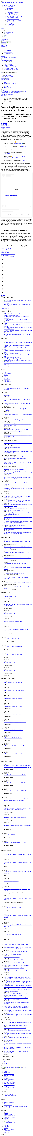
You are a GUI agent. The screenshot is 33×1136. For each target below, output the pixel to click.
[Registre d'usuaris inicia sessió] (8, 42)
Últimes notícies (5, 76)
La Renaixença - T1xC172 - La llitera (13, 714)
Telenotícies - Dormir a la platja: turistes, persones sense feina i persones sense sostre (17, 826)
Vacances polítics (11, 21)
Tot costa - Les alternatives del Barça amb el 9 (15, 1028)
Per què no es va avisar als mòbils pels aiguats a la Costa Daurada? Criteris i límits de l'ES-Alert (17, 532)
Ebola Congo (10, 13)
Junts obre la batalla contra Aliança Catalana (14, 525)
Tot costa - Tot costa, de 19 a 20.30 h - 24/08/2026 (16, 1025)
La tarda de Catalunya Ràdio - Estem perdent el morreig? (17, 970)
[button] (16, 95)
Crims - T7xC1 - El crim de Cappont (12, 954)
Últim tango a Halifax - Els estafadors (13, 654)
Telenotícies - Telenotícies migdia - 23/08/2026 (15, 790)
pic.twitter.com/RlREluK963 (11, 157)
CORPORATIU (5, 39)
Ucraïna (9, 9)
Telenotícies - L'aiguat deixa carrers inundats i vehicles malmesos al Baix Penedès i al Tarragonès (17, 799)
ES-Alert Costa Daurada (13, 19)
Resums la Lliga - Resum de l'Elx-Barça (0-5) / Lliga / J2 (17, 854)
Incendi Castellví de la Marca (14, 20)
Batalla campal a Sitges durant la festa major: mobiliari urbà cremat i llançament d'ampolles (18, 513)
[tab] (18, 372)
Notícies (6, 375)
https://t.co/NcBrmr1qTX (19, 156)
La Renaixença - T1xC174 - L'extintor (13, 706)
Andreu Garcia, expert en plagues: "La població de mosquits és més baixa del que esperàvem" (16, 468)
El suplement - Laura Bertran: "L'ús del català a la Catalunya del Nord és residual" (16, 998)
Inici (5, 82)
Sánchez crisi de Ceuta (9, 5)
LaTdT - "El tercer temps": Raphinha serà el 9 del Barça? (17, 1022)
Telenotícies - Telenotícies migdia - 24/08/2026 (15, 817)
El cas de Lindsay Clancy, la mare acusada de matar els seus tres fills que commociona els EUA (17, 501)
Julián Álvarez (10, 24)
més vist (6, 380)
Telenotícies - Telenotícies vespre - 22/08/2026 (15, 842)
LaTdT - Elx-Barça (8, 1040)
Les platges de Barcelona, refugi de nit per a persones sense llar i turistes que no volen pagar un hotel (18, 521)
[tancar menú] (3, 79)
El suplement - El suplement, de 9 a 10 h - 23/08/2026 (17, 965)
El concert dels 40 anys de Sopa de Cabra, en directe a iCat (18, 443)
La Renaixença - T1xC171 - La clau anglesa (14, 746)
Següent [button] (3, 295)
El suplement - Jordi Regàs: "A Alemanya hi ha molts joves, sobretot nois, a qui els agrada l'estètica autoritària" (17, 978)
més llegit (7, 379)
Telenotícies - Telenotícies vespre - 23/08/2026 (15, 783)
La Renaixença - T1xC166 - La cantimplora (14, 753)
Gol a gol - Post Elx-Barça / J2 (11, 881)
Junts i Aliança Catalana (12, 17)
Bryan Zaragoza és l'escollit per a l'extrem (14, 359)
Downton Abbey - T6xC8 (10, 596)
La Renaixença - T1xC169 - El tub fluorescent (15, 722)
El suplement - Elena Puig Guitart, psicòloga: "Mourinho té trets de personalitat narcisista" (18, 990)
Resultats (11, 76)
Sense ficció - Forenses (9, 834)
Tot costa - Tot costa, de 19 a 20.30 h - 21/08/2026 (16, 1037)
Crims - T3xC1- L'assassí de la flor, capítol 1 (14, 962)
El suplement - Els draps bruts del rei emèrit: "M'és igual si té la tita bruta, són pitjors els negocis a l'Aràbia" (18, 982)
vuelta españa (10, 26)
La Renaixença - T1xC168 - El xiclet (13, 738)
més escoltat (7, 381)
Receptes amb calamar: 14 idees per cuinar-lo (15, 420)
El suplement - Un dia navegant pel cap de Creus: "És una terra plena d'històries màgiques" (18, 1011)
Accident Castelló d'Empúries (14, 15)
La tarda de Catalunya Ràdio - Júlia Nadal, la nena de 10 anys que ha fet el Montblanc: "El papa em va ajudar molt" (18, 986)
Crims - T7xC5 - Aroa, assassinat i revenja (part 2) (16, 944)
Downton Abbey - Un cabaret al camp (13, 621)
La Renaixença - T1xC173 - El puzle (13, 698)
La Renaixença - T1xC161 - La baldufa (13, 730)
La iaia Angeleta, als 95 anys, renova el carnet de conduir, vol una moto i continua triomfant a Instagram (18, 457)
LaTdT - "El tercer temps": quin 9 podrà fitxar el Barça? (17, 1030)
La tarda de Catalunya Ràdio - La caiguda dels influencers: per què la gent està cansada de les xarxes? (18, 1015)
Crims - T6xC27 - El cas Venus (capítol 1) (14, 968)
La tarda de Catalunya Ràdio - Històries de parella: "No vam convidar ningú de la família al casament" (17, 948)
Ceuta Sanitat (10, 6)
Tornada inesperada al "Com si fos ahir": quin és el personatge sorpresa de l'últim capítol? (16, 430)
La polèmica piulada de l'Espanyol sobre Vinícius (16, 563)
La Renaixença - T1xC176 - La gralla (13, 682)
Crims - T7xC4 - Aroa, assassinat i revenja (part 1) (16, 951)
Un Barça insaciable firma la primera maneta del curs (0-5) (18, 582)
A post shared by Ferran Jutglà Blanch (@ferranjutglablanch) (16, 214)
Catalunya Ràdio (8, 373)
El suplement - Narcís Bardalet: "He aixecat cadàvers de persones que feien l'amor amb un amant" (17, 994)
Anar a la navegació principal (8, 2)
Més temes (6, 1063)
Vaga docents (10, 8)
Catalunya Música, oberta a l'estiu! (12, 447)
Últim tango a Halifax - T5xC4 (11, 638)
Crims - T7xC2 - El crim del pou (11, 957)
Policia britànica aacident (13, 12)
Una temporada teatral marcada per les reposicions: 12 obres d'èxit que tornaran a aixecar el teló (17, 509)
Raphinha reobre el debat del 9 (11, 315)
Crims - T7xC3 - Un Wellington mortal (13, 959)
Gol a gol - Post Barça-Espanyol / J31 (13, 934)
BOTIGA (11, 92)
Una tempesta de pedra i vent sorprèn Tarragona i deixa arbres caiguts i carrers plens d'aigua (17, 497)
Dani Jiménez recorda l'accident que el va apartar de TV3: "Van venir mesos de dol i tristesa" (18, 478)
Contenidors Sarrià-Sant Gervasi (14, 16)
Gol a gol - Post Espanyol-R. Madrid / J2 (13, 907)
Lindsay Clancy (10, 10)
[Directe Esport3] (12, 83)
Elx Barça (9, 23)
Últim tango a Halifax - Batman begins (13, 646)
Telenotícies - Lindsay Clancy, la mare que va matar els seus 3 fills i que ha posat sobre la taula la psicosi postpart (17, 766)
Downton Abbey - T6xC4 (10, 662)
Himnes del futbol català (9, 1062)
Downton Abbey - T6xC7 (10, 613)
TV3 (5, 372)
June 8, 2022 (24, 146)
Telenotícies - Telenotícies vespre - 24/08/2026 (15, 775)
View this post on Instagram (9, 195)
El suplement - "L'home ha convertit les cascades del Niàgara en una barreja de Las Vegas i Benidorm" (16, 1007)
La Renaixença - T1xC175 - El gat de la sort (14, 690)
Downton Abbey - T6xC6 (10, 670)
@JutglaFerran (17, 143)
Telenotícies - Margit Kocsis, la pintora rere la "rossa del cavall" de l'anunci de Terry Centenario (17, 808)
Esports (2, 74)
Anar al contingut (19, 2)
